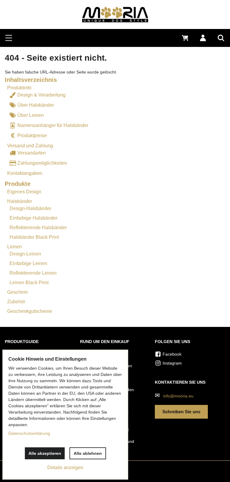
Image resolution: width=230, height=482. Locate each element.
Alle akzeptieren (44, 453)
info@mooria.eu (178, 396)
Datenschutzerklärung (29, 433)
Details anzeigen (65, 467)
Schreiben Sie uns (181, 411)
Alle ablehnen (88, 453)
